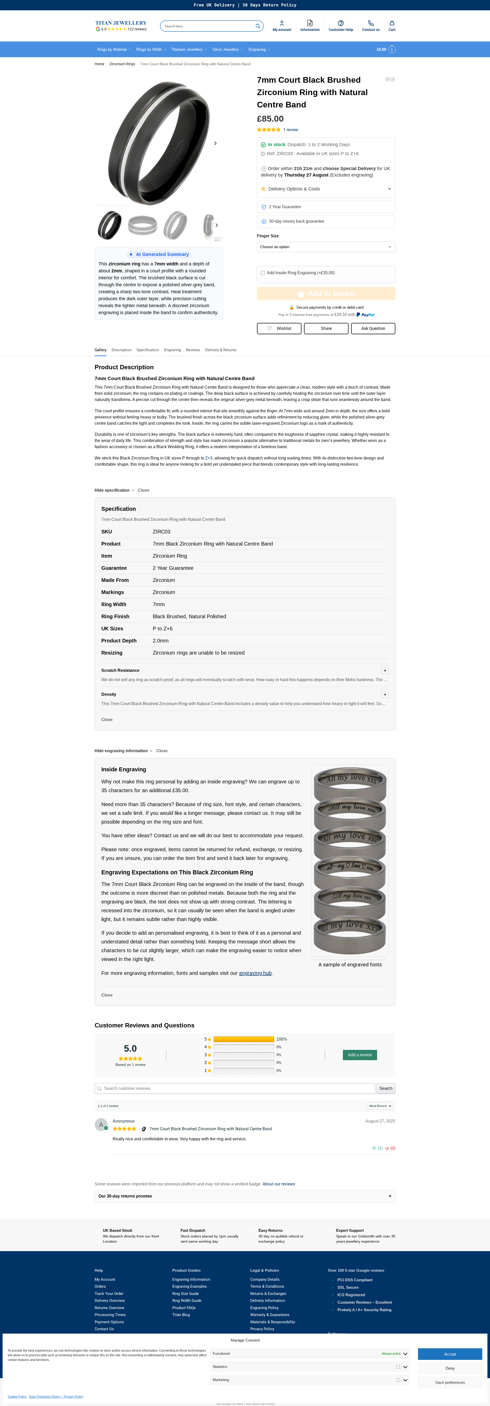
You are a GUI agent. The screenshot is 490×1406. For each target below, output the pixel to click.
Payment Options (109, 1322)
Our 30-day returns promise (125, 1196)
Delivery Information (267, 1300)
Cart (392, 30)
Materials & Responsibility (272, 1322)
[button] (385, 49)
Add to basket (331, 293)
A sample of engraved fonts (350, 964)
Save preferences (450, 1382)
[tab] (102, 349)
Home (99, 64)
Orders (100, 1286)
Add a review (360, 1055)
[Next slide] (215, 143)
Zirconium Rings (122, 64)
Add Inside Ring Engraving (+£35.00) (301, 273)
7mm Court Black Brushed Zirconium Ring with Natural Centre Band (210, 1128)
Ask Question (373, 328)
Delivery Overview (110, 1300)
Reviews (193, 350)
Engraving (172, 350)
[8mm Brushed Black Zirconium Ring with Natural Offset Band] (387, 79)
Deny (450, 1368)
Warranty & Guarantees (269, 1314)
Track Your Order (109, 1293)
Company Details (265, 1279)
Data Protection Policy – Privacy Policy (56, 1397)
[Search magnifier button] (258, 26)
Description (121, 350)
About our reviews (279, 1184)
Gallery (100, 350)
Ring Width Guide (186, 1300)
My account (282, 30)
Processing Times (110, 1314)
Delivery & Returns (220, 350)
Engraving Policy (264, 1307)
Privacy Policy (262, 1329)
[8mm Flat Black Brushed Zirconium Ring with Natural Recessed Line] (392, 79)
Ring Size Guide (185, 1293)
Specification (148, 350)
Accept (450, 1354)
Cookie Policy (17, 1397)
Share (326, 328)
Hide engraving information (121, 751)
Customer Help (341, 30)
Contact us (371, 30)
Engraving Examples (189, 1286)
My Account (105, 1279)
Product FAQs (184, 1307)
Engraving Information (191, 1279)
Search (386, 1088)
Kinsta (269, 1403)
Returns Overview (109, 1307)
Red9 (239, 1403)
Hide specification (112, 490)
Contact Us (104, 1329)
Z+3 (208, 458)
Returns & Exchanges (268, 1293)
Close (107, 719)
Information (311, 25)
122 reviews (137, 29)
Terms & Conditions (267, 1286)
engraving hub (255, 973)
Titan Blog (181, 1314)
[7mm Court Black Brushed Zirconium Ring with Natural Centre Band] (144, 1129)
